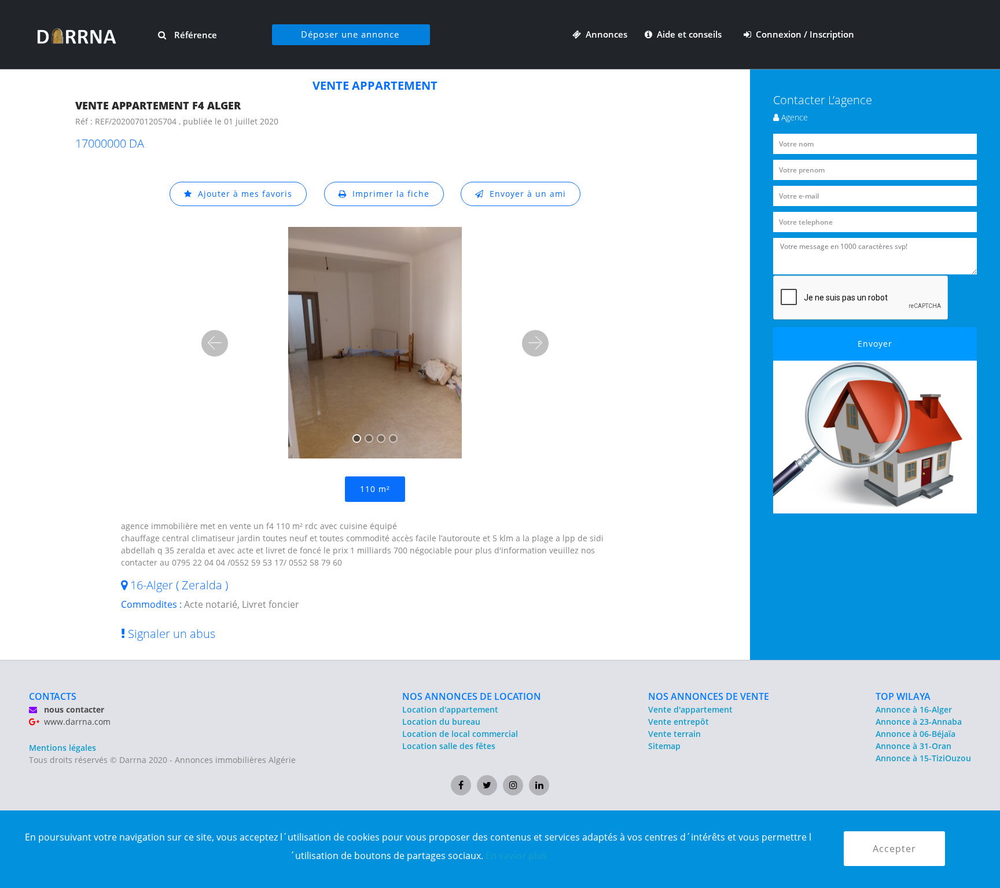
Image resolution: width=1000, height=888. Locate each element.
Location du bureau (441, 721)
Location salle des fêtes (448, 745)
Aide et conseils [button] (688, 34)
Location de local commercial (460, 733)
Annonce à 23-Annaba (919, 721)
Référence (194, 35)
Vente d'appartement (690, 709)
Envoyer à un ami (525, 193)
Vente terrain (674, 733)
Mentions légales (62, 747)
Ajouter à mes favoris (242, 193)
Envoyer (875, 343)
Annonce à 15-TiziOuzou (923, 758)
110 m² (375, 488)
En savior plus (516, 855)
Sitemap (664, 745)
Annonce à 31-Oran (913, 745)
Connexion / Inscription (802, 34)
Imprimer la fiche (388, 193)
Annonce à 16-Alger (914, 709)
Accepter (894, 848)
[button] (214, 343)
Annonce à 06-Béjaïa (915, 733)
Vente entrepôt (678, 721)
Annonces (604, 34)
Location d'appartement (450, 709)
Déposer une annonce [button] (350, 34)
